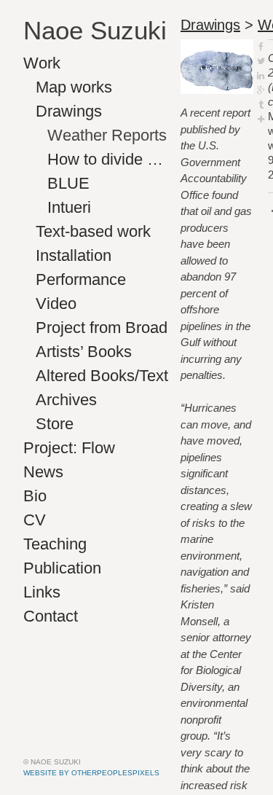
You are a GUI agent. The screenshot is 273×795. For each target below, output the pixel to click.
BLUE (68, 183)
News (43, 472)
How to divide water (108, 159)
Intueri (69, 207)
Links (41, 592)
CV (34, 520)
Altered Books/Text (102, 376)
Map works (74, 87)
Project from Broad (101, 327)
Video (56, 303)
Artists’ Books (84, 351)
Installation (73, 255)
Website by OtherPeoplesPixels (91, 773)
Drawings (69, 111)
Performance (81, 279)
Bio (35, 496)
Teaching (55, 544)
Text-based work (93, 231)
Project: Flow (69, 448)
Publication (62, 568)
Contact (50, 616)
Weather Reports (107, 135)
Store (55, 424)
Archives (66, 400)
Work (41, 63)
